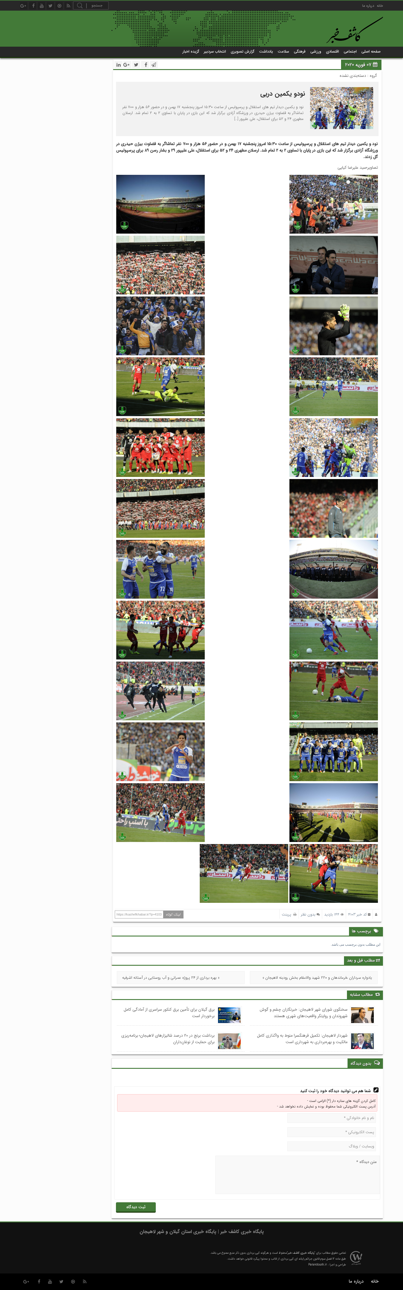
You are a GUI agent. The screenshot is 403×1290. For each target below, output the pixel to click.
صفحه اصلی (371, 51)
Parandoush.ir (317, 1265)
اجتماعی (350, 51)
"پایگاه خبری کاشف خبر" (301, 1253)
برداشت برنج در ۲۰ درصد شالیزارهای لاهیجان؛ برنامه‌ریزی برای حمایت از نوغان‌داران (167, 1038)
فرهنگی (300, 51)
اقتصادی (332, 51)
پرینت (288, 914)
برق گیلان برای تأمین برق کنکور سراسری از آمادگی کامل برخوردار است (169, 1012)
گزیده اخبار (190, 51)
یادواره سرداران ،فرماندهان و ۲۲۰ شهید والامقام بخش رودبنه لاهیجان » (317, 978)
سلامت (283, 51)
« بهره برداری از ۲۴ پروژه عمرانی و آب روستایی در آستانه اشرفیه (170, 978)
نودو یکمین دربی (282, 94)
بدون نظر (308, 914)
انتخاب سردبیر (215, 51)
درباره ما (368, 6)
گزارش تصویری (242, 51)
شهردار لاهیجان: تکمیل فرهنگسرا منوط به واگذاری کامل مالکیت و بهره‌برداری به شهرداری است (302, 1038)
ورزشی (315, 51)
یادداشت (266, 51)
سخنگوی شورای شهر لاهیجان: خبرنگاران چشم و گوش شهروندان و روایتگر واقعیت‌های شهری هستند (303, 1012)
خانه (380, 6)
